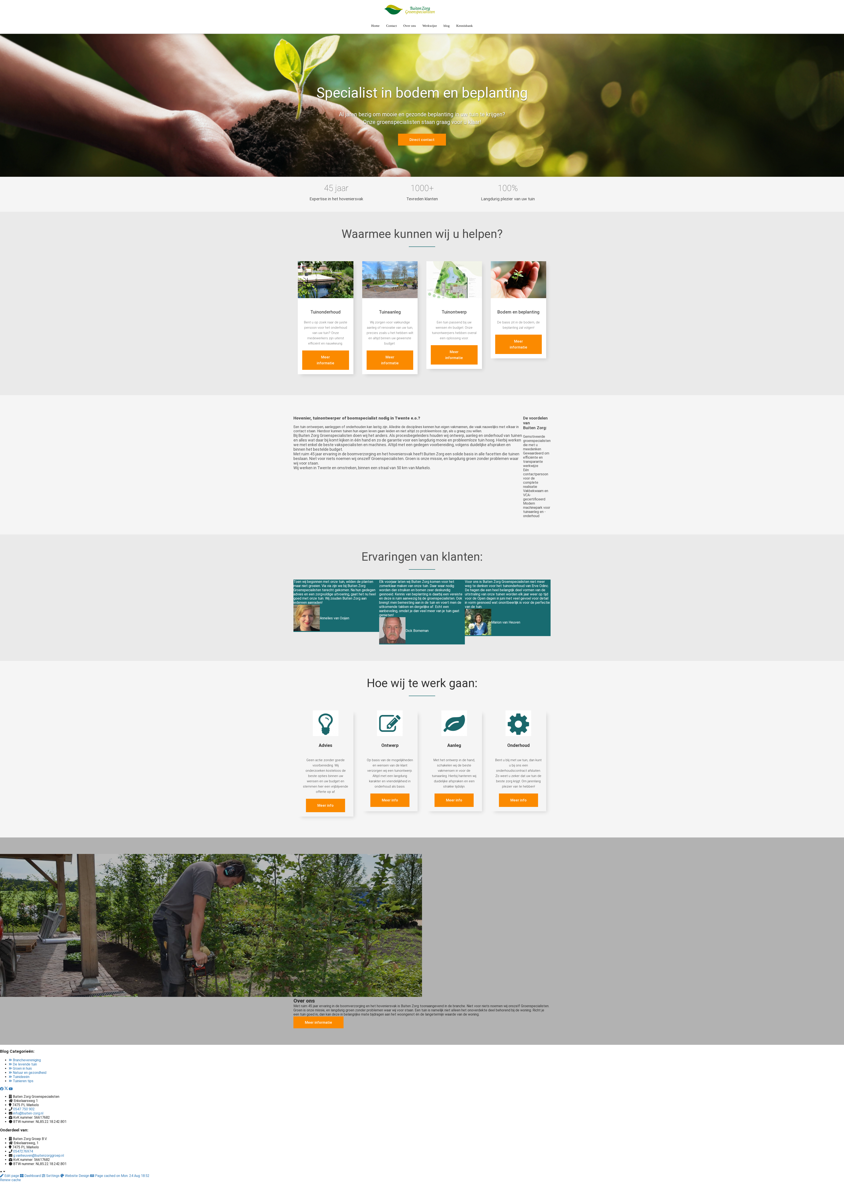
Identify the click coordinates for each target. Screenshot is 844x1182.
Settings (52, 1176)
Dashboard (33, 1176)
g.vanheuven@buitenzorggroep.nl (38, 1155)
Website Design (77, 1176)
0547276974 (23, 1151)
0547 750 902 (24, 1109)
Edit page (12, 1176)
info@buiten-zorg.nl (28, 1113)
